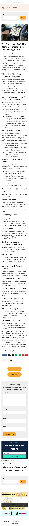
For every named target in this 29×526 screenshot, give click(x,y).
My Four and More (9, 7)
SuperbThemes (14, 523)
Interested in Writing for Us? (14, 467)
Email (5, 418)
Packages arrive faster (16, 206)
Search (5, 14)
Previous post (14, 369)
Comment (6, 392)
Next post (14, 374)
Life (4, 360)
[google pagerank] (7, 460)
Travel (10, 360)
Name (5, 410)
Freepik (12, 351)
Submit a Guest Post (14, 470)
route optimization (9, 83)
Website (5, 426)
